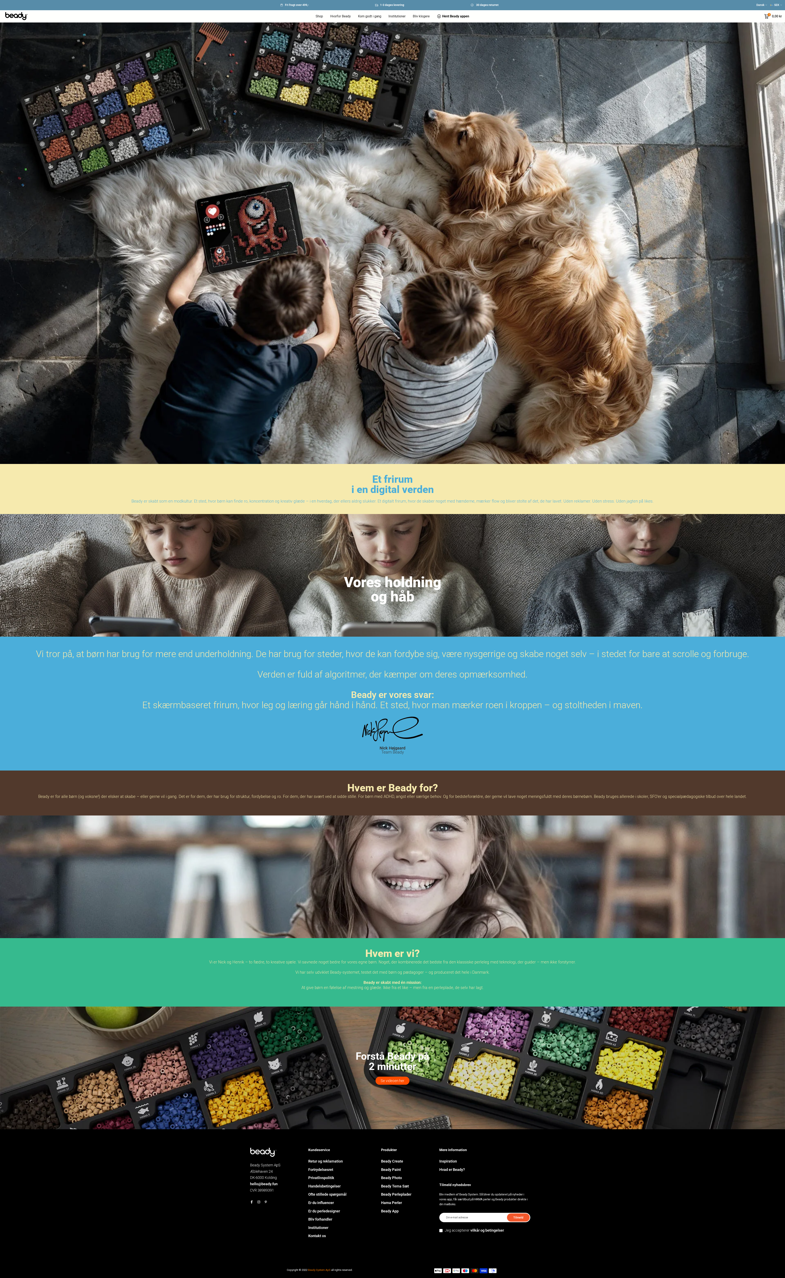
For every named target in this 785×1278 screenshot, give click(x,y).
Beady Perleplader (396, 1194)
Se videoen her (392, 1081)
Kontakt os (317, 1236)
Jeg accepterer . (475, 1230)
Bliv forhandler (320, 1219)
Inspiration (448, 1161)
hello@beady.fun (264, 1184)
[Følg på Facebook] (251, 1202)
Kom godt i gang (369, 16)
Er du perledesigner (324, 1211)
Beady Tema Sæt (395, 1186)
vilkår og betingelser (487, 1230)
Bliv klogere (421, 16)
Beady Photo (391, 1178)
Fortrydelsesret (320, 1169)
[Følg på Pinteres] (265, 1202)
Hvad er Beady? (452, 1169)
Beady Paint (391, 1169)
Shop (319, 16)
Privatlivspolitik (321, 1178)
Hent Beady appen (455, 16)
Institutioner (397, 16)
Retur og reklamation (325, 1161)
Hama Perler (391, 1203)
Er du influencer (321, 1203)
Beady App (390, 1211)
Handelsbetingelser (324, 1186)
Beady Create (392, 1161)
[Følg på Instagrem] (258, 1202)
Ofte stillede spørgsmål (327, 1194)
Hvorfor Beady (340, 16)
